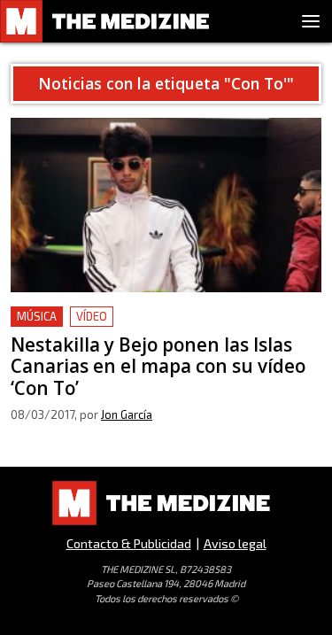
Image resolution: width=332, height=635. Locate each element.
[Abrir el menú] (311, 21)
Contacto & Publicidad (128, 543)
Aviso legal (235, 543)
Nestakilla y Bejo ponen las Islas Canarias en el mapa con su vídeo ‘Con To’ (161, 327)
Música (37, 316)
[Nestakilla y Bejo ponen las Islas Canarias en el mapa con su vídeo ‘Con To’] (166, 205)
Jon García (126, 414)
